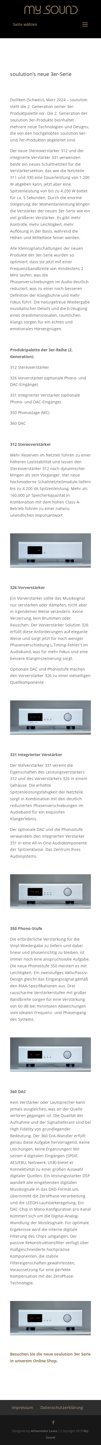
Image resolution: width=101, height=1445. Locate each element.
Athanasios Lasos (44, 1431)
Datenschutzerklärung (61, 1407)
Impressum (22, 1407)
